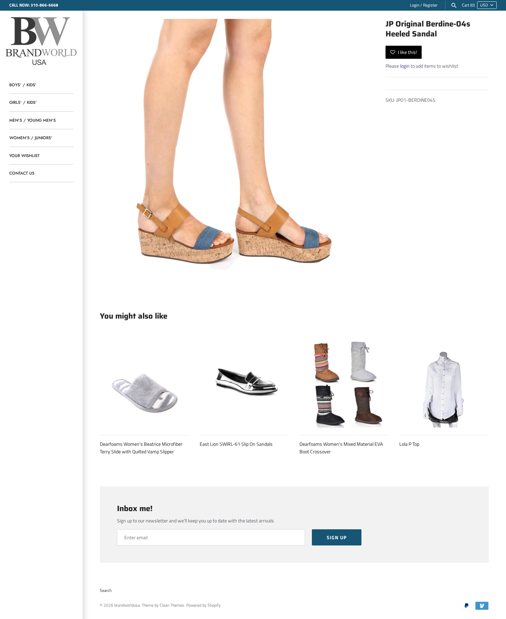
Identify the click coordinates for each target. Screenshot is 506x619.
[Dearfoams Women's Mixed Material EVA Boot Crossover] (344, 383)
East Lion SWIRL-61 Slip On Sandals (236, 443)
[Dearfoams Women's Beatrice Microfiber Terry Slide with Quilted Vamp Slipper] (144, 383)
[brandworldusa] (41, 40)
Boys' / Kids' (22, 85)
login (405, 65)
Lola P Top (409, 443)
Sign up (337, 537)
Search (106, 590)
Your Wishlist (24, 155)
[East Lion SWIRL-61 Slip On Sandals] (244, 383)
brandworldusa (127, 605)
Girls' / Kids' (23, 102)
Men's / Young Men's (32, 120)
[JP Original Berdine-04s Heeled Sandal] (234, 153)
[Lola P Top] (444, 383)
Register (430, 5)
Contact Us (21, 173)
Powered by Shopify (203, 605)
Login (414, 5)
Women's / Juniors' (30, 138)
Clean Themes (172, 605)
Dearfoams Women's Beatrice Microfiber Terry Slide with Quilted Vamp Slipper (141, 447)
